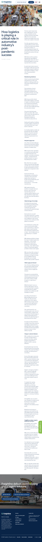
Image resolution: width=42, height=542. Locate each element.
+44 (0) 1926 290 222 (21, 2)
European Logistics (18, 520)
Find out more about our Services (21, 494)
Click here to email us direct (33, 520)
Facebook (35, 537)
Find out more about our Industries (10, 499)
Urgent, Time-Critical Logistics (20, 515)
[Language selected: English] (36, 2)
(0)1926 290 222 (6, 494)
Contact (31, 2)
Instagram (36, 537)
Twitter (38, 537)
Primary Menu (39, 2)
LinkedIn (40, 537)
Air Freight (17, 517)
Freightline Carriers (6, 2)
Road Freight (17, 522)
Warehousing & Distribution (19, 524)
